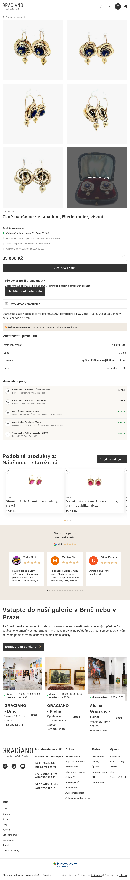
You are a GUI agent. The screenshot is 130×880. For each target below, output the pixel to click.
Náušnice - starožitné (16, 17)
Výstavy (6, 829)
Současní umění (100, 772)
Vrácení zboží (98, 782)
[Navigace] (125, 6)
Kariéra (6, 814)
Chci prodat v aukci (75, 772)
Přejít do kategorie (112, 459)
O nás (6, 808)
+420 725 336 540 (13, 725)
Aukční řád (70, 777)
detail (33, 715)
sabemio (123, 875)
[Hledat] (101, 6)
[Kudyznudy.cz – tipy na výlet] (65, 864)
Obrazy (95, 761)
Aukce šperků (72, 782)
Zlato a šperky (117, 761)
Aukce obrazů (72, 787)
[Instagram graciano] (13, 766)
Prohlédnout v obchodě (25, 291)
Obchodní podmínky (13, 875)
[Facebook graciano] (5, 766)
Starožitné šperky (118, 777)
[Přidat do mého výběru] (124, 258)
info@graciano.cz (45, 766)
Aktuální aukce (72, 756)
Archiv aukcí (71, 766)
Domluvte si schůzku (20, 646)
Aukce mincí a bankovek (77, 798)
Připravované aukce (75, 761)
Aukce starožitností (74, 792)
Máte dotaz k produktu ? (25, 304)
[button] (65, 520)
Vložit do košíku (65, 268)
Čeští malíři (8, 840)
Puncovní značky (11, 850)
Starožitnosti (98, 756)
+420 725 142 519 (56, 729)
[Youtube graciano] (22, 766)
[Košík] (118, 6)
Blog (5, 824)
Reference (8, 819)
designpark (96, 875)
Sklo (94, 777)
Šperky (95, 766)
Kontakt (6, 845)
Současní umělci (11, 834)
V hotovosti (115, 756)
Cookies (47, 875)
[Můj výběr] (109, 6)
